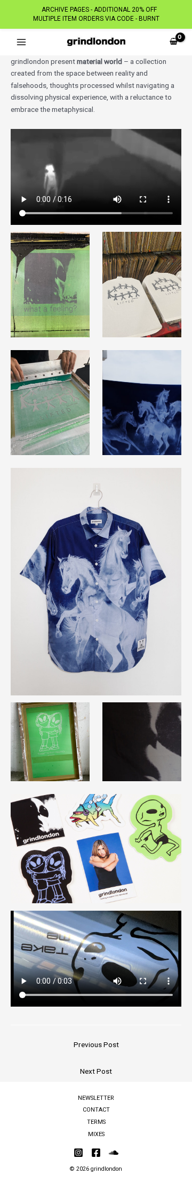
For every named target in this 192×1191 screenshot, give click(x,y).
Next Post (96, 1071)
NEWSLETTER (96, 1098)
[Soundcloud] (113, 1152)
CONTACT (96, 1109)
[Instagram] (78, 1152)
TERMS (96, 1122)
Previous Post (96, 1044)
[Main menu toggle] (21, 41)
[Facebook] (96, 1152)
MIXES (96, 1134)
